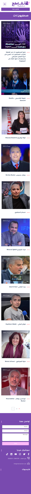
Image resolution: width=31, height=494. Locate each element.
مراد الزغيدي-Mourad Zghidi (16, 250)
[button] (4, 4)
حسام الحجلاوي (20, 212)
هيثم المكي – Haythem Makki (16, 324)
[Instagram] (20, 454)
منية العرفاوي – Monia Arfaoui (15, 361)
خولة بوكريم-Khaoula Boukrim (15, 138)
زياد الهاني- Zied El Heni (17, 287)
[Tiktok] (7, 454)
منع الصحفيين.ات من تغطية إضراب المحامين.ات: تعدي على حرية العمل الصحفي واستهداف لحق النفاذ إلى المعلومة (15, 57)
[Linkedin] (11, 454)
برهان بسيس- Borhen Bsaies (16, 175)
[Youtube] (16, 454)
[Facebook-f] (28, 454)
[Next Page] (13, 408)
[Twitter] (24, 454)
